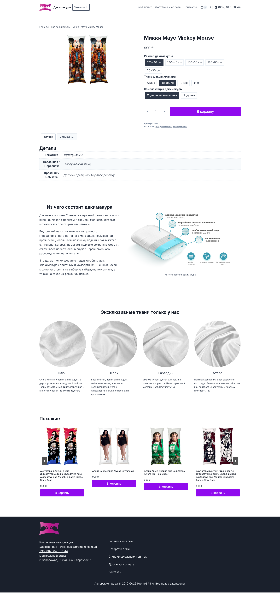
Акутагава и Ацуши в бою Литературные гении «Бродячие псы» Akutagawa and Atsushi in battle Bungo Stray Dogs (61, 476)
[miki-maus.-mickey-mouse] (87, 59)
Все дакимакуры (60, 26)
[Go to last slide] (44, 461)
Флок (196, 82)
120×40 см (154, 62)
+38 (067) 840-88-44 (53, 551)
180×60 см (215, 62)
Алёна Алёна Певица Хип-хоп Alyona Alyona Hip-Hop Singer (164, 472)
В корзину (205, 111)
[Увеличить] (233, 212)
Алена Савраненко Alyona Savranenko (113, 471)
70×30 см (153, 70)
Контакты (190, 7)
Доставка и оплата (168, 7)
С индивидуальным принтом (128, 556)
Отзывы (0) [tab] (67, 136)
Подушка (189, 95)
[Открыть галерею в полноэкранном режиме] (132, 84)
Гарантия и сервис (121, 541)
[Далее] (235, 461)
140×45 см (174, 62)
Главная (44, 26)
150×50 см (194, 62)
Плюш (184, 82)
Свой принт (144, 7)
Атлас (151, 82)
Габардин (167, 82)
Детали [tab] (48, 136)
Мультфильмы (180, 126)
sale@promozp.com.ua (82, 546)
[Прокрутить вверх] (272, 585)
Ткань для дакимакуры (160, 76)
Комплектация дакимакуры (163, 89)
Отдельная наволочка (162, 95)
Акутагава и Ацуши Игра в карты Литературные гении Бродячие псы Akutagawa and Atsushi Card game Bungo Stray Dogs (216, 476)
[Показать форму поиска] (211, 7)
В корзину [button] (62, 492)
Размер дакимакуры (158, 56)
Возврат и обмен (120, 549)
